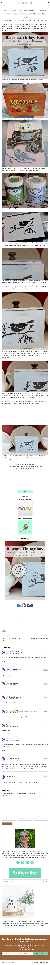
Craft (3, 630)
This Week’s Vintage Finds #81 (39, 637)
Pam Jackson (11, 683)
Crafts (15, 10)
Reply (45, 652)
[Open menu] (49, 3)
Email (20, 819)
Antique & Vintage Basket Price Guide (11, 638)
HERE (32, 949)
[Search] (46, 881)
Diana (5, 20)
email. (40, 466)
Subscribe (41, 953)
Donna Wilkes (11, 758)
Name (4, 819)
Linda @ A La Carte (13, 652)
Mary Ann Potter (12, 669)
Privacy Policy (11, 962)
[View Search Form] (1, 3)
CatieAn (9, 776)
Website (37, 819)
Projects (11, 10)
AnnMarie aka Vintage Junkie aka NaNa (20, 711)
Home (6, 10)
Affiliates (4, 962)
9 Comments (44, 20)
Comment (5, 795)
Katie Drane (10, 739)
